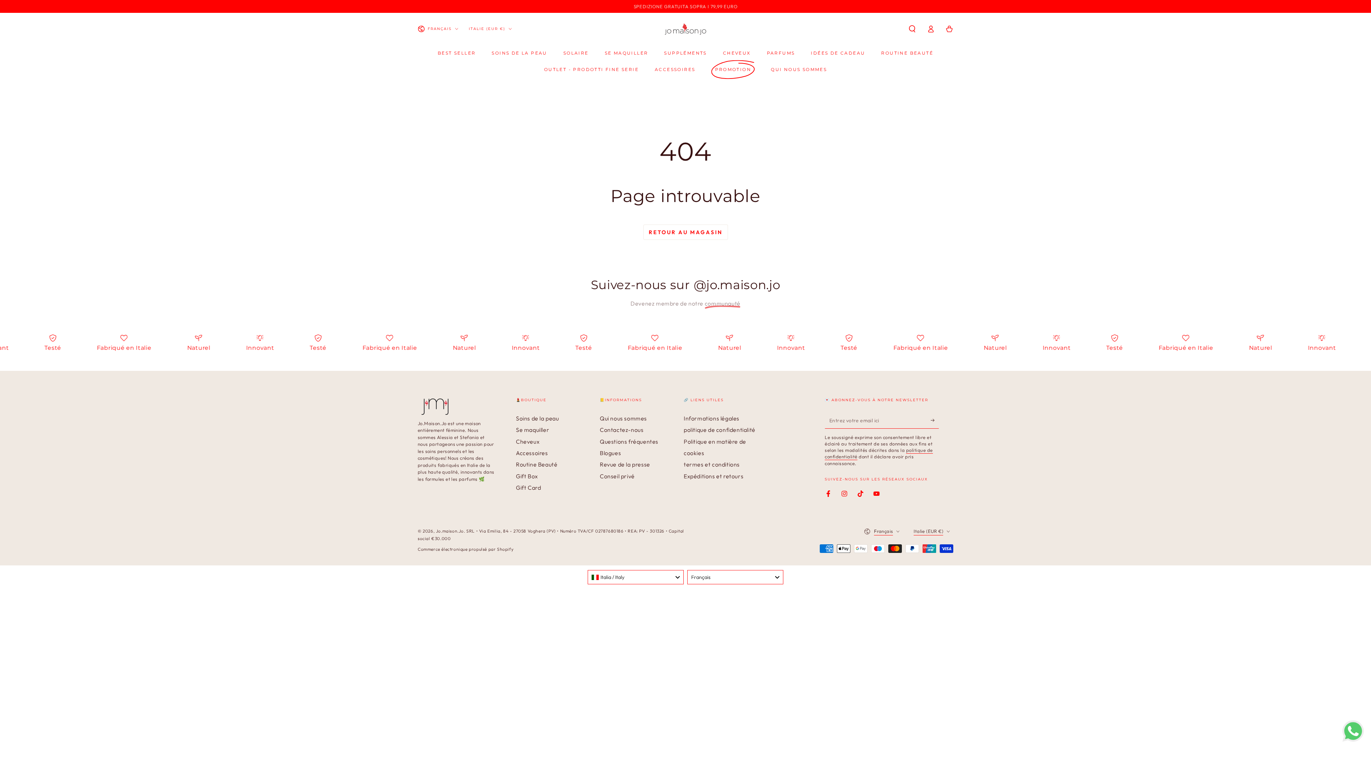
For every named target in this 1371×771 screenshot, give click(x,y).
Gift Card (528, 487)
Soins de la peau (537, 418)
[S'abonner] (935, 420)
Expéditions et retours (713, 476)
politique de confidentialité (719, 429)
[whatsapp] (1353, 739)
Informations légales (711, 418)
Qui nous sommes (623, 418)
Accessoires (532, 453)
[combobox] (636, 577)
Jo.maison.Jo (450, 531)
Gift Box (527, 476)
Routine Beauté (536, 464)
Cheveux (527, 441)
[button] (912, 29)
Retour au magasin (686, 232)
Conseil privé (617, 476)
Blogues (610, 453)
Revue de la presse (625, 464)
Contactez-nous (621, 429)
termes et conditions (712, 464)
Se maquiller (532, 429)
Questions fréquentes (629, 441)
